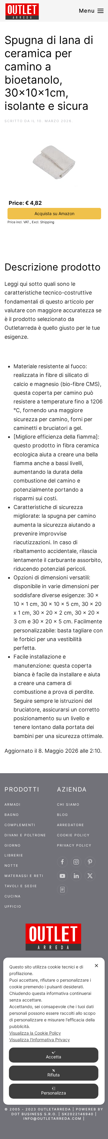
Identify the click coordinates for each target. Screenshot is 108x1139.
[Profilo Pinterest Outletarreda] (90, 862)
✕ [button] (96, 965)
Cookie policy (73, 835)
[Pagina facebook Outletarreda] (62, 862)
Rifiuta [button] (53, 1074)
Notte (11, 865)
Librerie (13, 855)
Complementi (19, 825)
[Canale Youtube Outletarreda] (62, 875)
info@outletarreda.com (52, 1118)
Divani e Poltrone (25, 835)
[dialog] (54, 1031)
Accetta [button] (53, 1056)
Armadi (12, 804)
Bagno (11, 815)
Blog (62, 815)
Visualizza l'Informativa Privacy (39, 1039)
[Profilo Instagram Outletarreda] (76, 862)
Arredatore (70, 825)
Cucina (12, 896)
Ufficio (12, 906)
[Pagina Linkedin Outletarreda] (76, 875)
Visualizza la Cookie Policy (35, 1033)
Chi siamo (68, 804)
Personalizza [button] (53, 1092)
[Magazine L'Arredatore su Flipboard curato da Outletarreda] (62, 889)
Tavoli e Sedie (20, 886)
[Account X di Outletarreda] (90, 875)
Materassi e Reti (24, 876)
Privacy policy (74, 845)
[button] (91, 11)
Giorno (12, 845)
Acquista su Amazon (54, 213)
